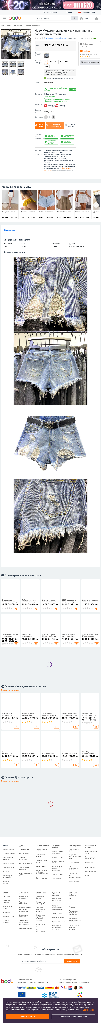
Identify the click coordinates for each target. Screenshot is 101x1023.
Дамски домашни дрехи (25, 874)
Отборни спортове (6, 921)
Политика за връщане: (38, 152)
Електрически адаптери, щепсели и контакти (40, 917)
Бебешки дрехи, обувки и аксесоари (57, 868)
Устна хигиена (57, 913)
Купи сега (39, 125)
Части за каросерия (23, 903)
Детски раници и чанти (58, 862)
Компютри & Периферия (40, 903)
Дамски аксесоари (23, 858)
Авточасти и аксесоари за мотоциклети (24, 922)
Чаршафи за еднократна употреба (56, 927)
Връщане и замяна (6, 882)
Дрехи (8, 25)
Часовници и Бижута (90, 847)
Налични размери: (38, 62)
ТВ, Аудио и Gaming (40, 897)
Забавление (7, 912)
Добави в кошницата (53, 125)
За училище (56, 879)
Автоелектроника (25, 928)
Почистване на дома (74, 850)
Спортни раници (41, 878)
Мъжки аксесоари (25, 863)
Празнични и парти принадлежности (75, 875)
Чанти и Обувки (42, 846)
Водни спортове (8, 916)
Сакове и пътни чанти (41, 861)
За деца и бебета (56, 847)
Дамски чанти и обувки (41, 850)
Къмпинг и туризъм (6, 901)
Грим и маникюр (58, 918)
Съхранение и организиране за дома (75, 856)
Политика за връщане (67, 980)
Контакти (6, 872)
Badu (2, 25)
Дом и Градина (75, 846)
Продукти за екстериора (23, 897)
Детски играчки (57, 874)
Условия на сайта (25, 980)
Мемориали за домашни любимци (74, 927)
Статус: (37, 82)
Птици (71, 903)
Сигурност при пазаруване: (39, 136)
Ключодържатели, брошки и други (91, 858)
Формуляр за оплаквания (7, 876)
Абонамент (72, 961)
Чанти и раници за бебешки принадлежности (42, 872)
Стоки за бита (74, 862)
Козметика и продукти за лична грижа (56, 900)
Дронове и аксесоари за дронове (40, 909)
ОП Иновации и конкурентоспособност (74, 982)
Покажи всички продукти (10, 690)
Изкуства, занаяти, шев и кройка (74, 868)
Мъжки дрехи (24, 853)
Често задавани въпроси (8, 858)
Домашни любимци (73, 894)
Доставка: (38, 94)
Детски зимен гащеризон (24, 868)
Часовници (89, 863)
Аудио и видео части (41, 925)
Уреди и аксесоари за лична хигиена (57, 907)
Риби (70, 899)
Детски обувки (57, 857)
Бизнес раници (41, 866)
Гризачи (72, 907)
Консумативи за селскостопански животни (75, 920)
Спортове (6, 897)
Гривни (87, 875)
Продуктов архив (9, 868)
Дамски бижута (90, 867)
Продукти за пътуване (23, 916)
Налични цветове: (38, 54)
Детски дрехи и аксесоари (57, 852)
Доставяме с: (39, 105)
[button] (4, 18)
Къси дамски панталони (32, 25)
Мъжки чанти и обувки (41, 855)
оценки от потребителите (56, 38)
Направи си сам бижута (91, 852)
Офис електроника (40, 931)
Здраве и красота (56, 894)
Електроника (41, 893)
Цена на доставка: (38, 111)
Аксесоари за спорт (7, 907)
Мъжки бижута (90, 871)
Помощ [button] (69, 12)
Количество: (39, 117)
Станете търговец (9, 853)
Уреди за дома (74, 881)
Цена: (38, 45)
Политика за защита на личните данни (33, 982)
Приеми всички (28, 1017)
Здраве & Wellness (58, 922)
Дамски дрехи (17, 25)
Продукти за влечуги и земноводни (73, 912)
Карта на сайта (8, 863)
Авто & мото (24, 893)
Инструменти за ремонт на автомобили (25, 909)
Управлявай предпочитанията (73, 1017)
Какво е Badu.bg (8, 849)
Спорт (5, 893)
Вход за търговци (50, 12)
